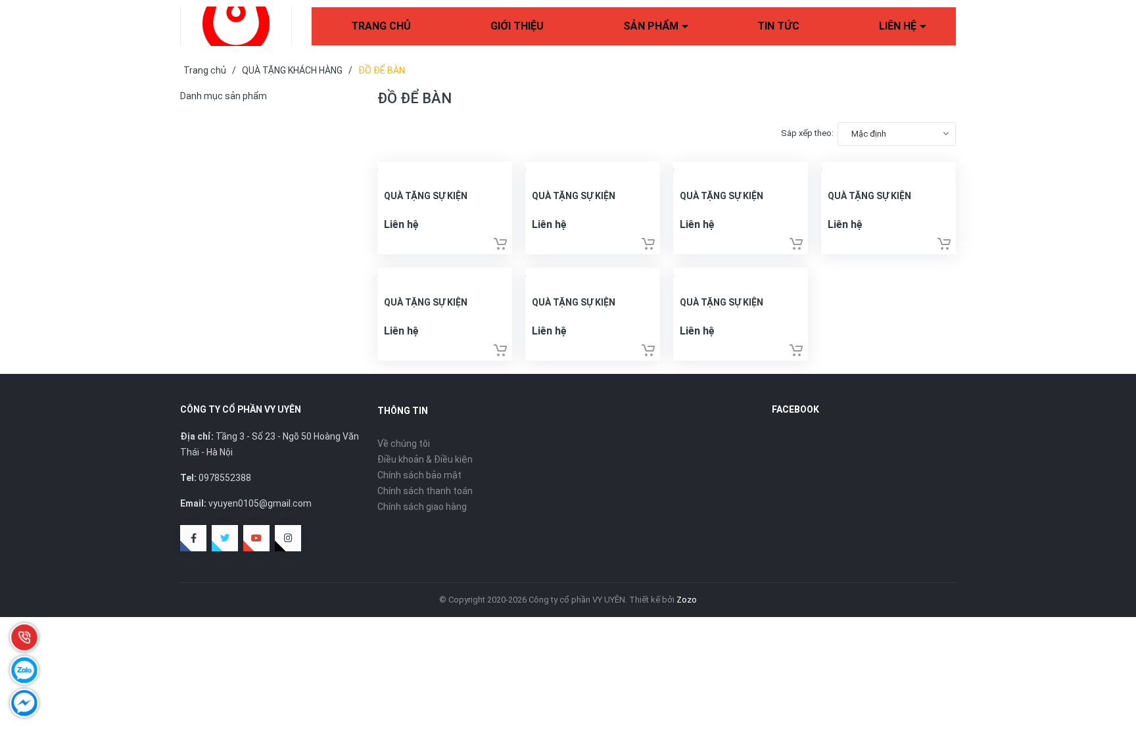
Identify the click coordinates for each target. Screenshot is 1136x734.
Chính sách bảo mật (419, 475)
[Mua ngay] (500, 244)
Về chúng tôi (403, 443)
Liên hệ (897, 26)
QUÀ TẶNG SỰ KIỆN (425, 196)
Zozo (686, 600)
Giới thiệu (517, 26)
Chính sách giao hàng (422, 506)
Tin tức (778, 26)
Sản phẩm (650, 26)
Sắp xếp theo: (807, 133)
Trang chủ (381, 26)
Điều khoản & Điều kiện (425, 459)
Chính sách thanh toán (425, 491)
